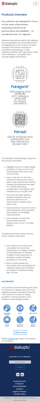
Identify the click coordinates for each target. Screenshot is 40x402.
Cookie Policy (20, 394)
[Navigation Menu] (35, 4)
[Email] (17, 374)
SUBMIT (20, 367)
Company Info (19, 381)
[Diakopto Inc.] (10, 4)
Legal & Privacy (19, 391)
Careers (19, 389)
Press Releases (19, 386)
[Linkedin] (22, 374)
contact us (12, 338)
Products (19, 384)
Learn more (20, 332)
